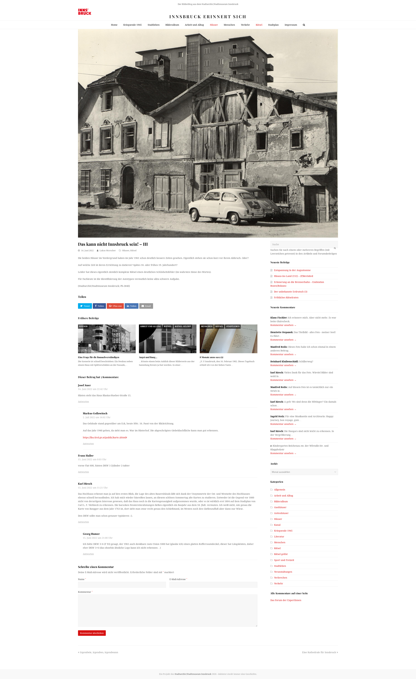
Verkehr (278, 583)
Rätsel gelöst (183, 326)
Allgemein (279, 489)
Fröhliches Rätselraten (286, 297)
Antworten (83, 401)
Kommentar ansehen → (283, 325)
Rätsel (133, 250)
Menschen (206, 326)
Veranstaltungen (283, 572)
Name (82, 579)
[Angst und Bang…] (168, 338)
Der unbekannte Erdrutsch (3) (290, 291)
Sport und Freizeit (284, 560)
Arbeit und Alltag (150, 326)
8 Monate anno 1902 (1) (211, 357)
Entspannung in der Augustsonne (292, 270)
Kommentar (85, 592)
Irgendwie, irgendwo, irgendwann (99, 652)
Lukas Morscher (108, 250)
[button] (85, 306)
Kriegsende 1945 (283, 530)
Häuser (125, 250)
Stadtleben (233, 326)
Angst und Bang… (148, 357)
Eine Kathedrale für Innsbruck (319, 652)
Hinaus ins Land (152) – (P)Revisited (293, 276)
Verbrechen (280, 577)
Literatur (279, 536)
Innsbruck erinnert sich (208, 16)
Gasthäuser (280, 507)
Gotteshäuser (281, 513)
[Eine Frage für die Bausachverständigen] (107, 338)
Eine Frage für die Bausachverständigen (98, 357)
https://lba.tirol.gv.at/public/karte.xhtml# (105, 437)
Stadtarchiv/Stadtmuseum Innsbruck (193, 674)
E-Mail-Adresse (178, 579)
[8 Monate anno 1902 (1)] (228, 338)
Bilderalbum (281, 501)
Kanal (277, 525)
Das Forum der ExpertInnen (285, 600)
